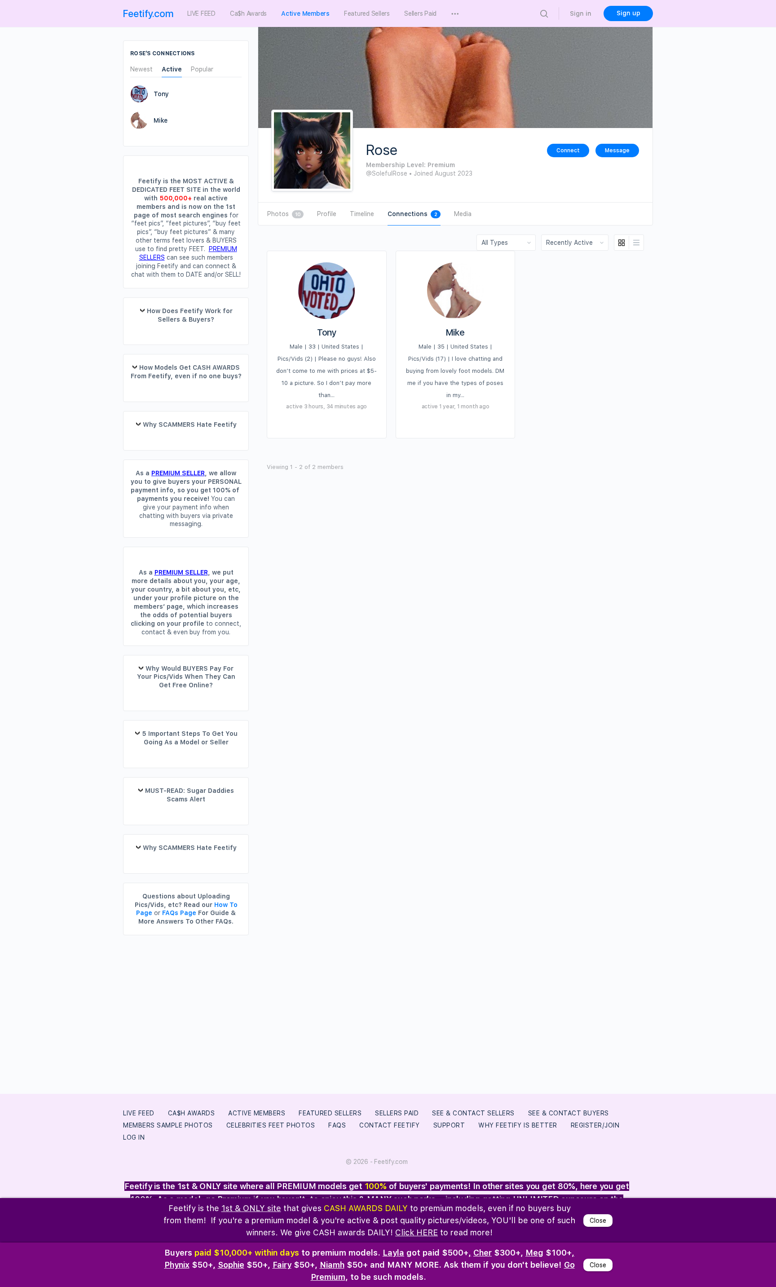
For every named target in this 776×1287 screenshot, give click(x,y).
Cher (482, 1252)
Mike (455, 332)
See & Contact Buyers (568, 1113)
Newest (141, 69)
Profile (326, 213)
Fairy (282, 1264)
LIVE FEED (138, 1113)
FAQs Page (179, 912)
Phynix (177, 1264)
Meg (534, 1252)
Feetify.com (148, 13)
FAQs (337, 1125)
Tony (326, 332)
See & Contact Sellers (473, 1113)
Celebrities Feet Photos (270, 1125)
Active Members (256, 1113)
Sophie (231, 1264)
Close (598, 1220)
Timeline (362, 213)
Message (617, 150)
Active (172, 69)
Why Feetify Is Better (517, 1125)
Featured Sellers (330, 1113)
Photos (283, 213)
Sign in (580, 13)
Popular (202, 69)
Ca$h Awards (191, 1113)
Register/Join (595, 1125)
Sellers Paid (397, 1113)
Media (463, 213)
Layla (393, 1252)
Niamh (332, 1264)
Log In (134, 1137)
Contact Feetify (389, 1125)
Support (449, 1125)
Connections (412, 213)
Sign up (628, 13)
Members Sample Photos (168, 1125)
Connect (568, 150)
